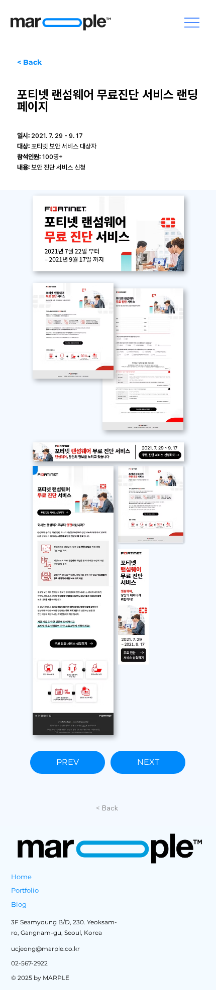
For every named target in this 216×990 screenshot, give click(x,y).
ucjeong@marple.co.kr (45, 948)
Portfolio (25, 890)
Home (21, 877)
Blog (19, 904)
